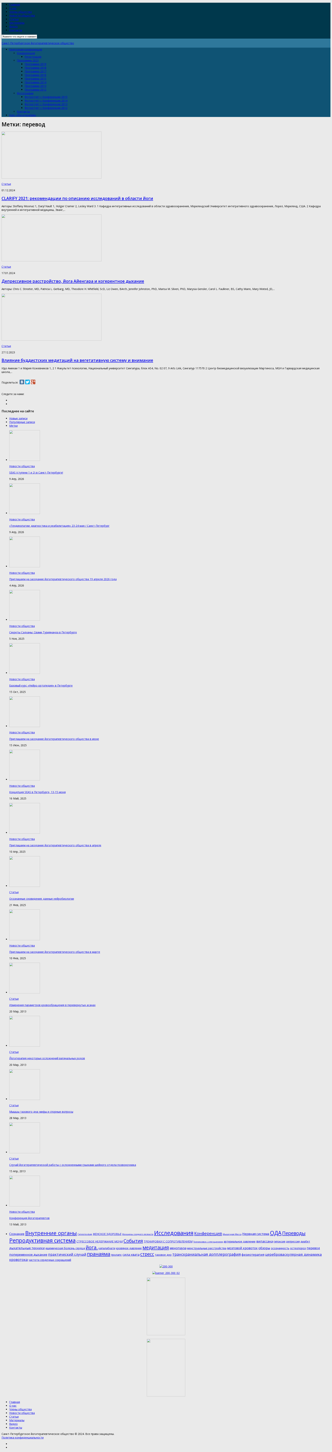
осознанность (280, 1248)
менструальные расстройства (206, 1248)
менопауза (178, 1248)
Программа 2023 (28, 60)
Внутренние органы (51, 1233)
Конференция (26, 53)
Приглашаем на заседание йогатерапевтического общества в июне (54, 739)
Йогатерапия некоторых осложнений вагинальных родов (47, 1058)
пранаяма (98, 1254)
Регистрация (33, 57)
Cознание (16, 1234)
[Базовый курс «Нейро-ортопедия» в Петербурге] (24, 673)
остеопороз (298, 1248)
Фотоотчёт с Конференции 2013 (46, 104)
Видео (13, 26)
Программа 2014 (35, 82)
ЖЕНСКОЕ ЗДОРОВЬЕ (107, 1234)
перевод (313, 1248)
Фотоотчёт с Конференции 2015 (46, 97)
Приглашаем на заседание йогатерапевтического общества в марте (54, 952)
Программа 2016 (35, 75)
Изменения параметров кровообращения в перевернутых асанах (52, 1005)
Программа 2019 (35, 64)
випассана (264, 1241)
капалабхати (107, 1248)
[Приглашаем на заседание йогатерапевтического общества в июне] (24, 726)
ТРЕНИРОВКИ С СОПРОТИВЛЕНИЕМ (168, 1241)
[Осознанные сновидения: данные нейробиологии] (24, 886)
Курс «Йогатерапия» (22, 115)
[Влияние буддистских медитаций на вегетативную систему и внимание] (51, 339)
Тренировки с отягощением (208, 1241)
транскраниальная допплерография (206, 1254)
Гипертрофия (85, 1234)
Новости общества (22, 15)
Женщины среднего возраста (137, 1234)
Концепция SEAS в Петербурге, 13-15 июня (37, 792)
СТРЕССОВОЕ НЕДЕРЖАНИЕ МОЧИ (99, 1241)
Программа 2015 (35, 78)
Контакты (15, 30)
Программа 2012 (35, 89)
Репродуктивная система (42, 1240)
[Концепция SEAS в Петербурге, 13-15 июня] (24, 779)
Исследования (173, 1233)
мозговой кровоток (242, 1248)
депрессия (293, 1241)
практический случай (67, 1254)
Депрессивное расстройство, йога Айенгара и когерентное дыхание (73, 281)
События (133, 1240)
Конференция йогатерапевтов (29, 1218)
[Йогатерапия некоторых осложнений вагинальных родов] (24, 1045)
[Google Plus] (33, 382)
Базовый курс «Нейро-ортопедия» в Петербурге (41, 685)
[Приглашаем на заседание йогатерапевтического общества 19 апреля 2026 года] (24, 566)
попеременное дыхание (28, 1254)
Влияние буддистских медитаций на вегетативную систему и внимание (77, 360)
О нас (13, 8)
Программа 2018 (35, 68)
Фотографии (25, 93)
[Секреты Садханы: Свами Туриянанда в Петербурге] (24, 619)
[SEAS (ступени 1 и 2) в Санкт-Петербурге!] (24, 460)
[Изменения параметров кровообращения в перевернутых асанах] (24, 992)
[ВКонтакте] (22, 382)
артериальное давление (240, 1241)
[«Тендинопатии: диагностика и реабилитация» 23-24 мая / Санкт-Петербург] (24, 513)
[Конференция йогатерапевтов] (24, 1205)
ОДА (275, 1233)
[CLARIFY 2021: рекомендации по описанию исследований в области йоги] (51, 177)
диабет (305, 1241)
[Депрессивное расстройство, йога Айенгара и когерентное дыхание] (51, 260)
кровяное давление (129, 1248)
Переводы (293, 1233)
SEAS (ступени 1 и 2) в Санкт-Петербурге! (36, 472)
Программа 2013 (35, 86)
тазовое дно (163, 1255)
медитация (156, 1247)
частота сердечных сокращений (50, 1260)
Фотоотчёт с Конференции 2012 (46, 108)
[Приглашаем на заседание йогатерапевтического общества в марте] (24, 939)
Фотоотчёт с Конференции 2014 (46, 100)
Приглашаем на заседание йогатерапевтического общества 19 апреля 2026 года (63, 579)
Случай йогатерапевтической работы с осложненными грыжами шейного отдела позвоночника (72, 1165)
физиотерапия (253, 1254)
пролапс (116, 1255)
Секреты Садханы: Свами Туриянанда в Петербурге (43, 632)
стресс (147, 1254)
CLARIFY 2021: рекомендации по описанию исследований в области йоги (77, 198)
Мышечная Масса (232, 1234)
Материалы (16, 23)
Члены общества (20, 12)
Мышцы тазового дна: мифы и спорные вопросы (41, 1111)
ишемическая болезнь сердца (65, 1248)
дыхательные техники (27, 1248)
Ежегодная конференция (25, 49)
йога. (92, 1247)
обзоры (264, 1248)
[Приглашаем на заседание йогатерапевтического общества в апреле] (24, 832)
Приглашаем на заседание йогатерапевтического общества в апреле (55, 845)
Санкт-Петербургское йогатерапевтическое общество (38, 43)
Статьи (14, 19)
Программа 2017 (35, 71)
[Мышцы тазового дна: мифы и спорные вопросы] (24, 1099)
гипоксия (279, 1241)
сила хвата (131, 1254)
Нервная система (255, 1234)
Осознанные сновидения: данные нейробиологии (41, 898)
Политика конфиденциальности (23, 1437)
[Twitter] (27, 382)
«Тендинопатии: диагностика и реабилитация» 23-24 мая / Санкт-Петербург (59, 526)
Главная (14, 4)
